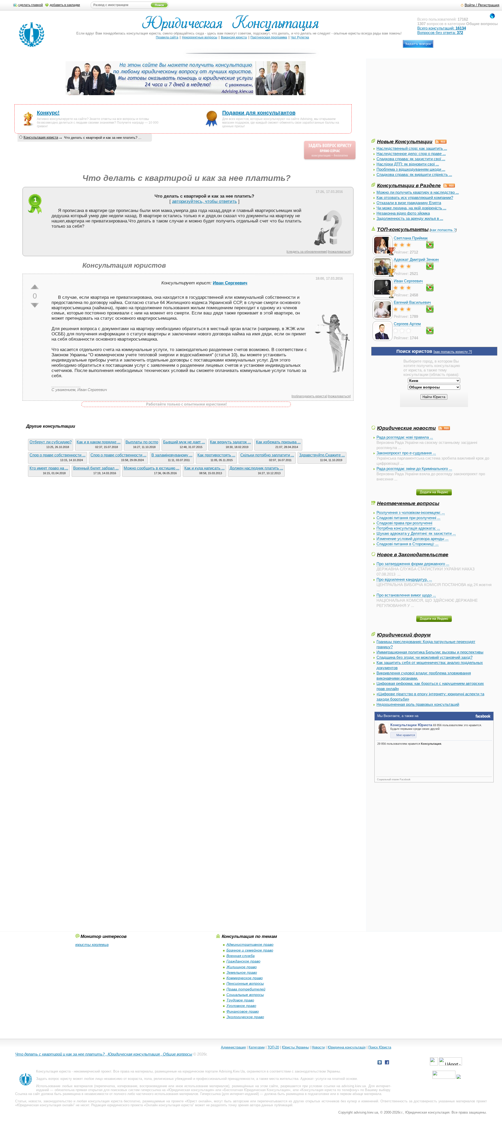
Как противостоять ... (216, 455)
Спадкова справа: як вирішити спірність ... (414, 174)
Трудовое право (240, 1000)
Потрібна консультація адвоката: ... (408, 528)
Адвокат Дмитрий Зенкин (416, 259)
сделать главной (30, 5)
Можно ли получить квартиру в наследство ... (417, 192)
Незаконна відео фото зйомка (403, 213)
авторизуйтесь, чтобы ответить (204, 201)
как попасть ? (443, 230)
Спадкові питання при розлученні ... (408, 517)
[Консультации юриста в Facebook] (387, 1063)
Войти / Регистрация (482, 5)
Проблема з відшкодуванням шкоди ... (410, 169)
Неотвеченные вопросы (408, 503)
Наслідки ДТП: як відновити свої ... (407, 164)
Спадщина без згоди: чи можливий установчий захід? (424, 657)
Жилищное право (241, 967)
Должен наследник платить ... (256, 468)
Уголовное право (241, 1006)
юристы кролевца (92, 944)
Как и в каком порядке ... (99, 442)
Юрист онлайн (198, 1101)
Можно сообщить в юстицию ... (151, 468)
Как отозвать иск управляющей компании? (414, 197)
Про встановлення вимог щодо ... (406, 595)
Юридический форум (404, 635)
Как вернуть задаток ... (230, 442)
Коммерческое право (244, 978)
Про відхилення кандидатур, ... (404, 579)
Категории (257, 1047)
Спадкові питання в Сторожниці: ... (407, 544)
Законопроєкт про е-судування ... (406, 453)
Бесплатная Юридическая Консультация (256, 1090)
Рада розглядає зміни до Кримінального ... (414, 468)
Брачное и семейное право (249, 950)
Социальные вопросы (245, 995)
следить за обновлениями (306, 251)
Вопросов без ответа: (440, 32)
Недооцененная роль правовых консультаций (417, 704)
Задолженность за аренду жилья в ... (409, 218)
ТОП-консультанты (403, 229)
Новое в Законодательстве (412, 554)
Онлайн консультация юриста (169, 1105)
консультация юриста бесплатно (114, 1101)
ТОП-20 (273, 1047)
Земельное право (241, 972)
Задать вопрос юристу (54, 1079)
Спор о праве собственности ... (57, 455)
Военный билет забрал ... (96, 468)
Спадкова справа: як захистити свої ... (410, 159)
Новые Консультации (404, 141)
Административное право (249, 944)
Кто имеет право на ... (49, 468)
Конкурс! (48, 113)
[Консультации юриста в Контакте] (380, 1063)
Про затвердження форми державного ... (412, 563)
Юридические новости (406, 428)
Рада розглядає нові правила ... (404, 437)
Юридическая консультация (190, 1090)
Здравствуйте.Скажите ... (322, 455)
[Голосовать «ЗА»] (35, 286)
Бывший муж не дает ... (184, 442)
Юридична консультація (347, 1047)
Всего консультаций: (441, 28)
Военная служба (240, 956)
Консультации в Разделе (409, 185)
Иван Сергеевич (408, 281)
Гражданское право (243, 961)
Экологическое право (245, 1017)
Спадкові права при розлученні (404, 523)
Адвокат (306, 1079)
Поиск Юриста (379, 1047)
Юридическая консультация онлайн (45, 1105)
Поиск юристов (414, 351)
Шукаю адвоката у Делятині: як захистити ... (416, 533)
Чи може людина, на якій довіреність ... (411, 208)
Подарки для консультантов (258, 113)
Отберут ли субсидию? (51, 442)
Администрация (233, 1047)
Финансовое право (242, 1011)
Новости (318, 1047)
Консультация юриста (41, 137)
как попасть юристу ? (453, 352)
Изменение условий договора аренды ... (412, 538)
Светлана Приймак (411, 238)
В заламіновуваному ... (171, 455)
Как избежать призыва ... (278, 442)
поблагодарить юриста (309, 396)
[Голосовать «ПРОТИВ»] (35, 305)
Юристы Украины (295, 1047)
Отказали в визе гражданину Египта (408, 202)
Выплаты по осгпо (142, 442)
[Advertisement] (410, 101)
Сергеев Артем (407, 324)
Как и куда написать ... (204, 468)
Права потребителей (245, 989)
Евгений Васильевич (412, 302)
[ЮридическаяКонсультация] (232, 25)
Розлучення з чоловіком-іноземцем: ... (410, 512)
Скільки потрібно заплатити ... (267, 455)
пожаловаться (339, 251)
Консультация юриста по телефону (329, 1090)
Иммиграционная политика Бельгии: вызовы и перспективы (429, 652)
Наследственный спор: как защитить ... (411, 148)
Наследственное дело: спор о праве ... (411, 153)
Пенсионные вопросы (245, 983)
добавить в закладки (65, 5)
